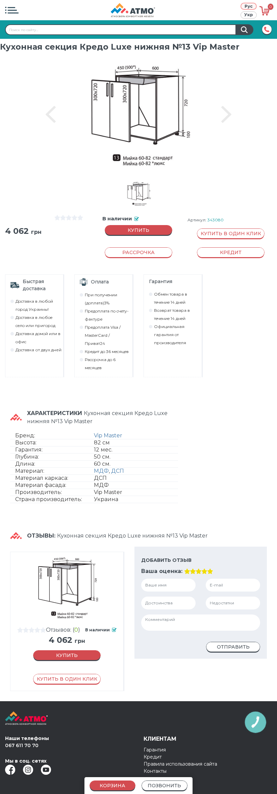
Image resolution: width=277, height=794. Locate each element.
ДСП (117, 471)
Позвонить (164, 786)
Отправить (233, 647)
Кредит (153, 757)
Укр (248, 14)
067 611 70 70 (22, 745)
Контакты (155, 771)
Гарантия (155, 750)
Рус (249, 6)
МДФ (101, 471)
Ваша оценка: (161, 571)
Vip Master (108, 435)
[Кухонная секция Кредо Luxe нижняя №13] (138, 193)
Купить (138, 230)
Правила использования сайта (180, 764)
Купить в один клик (231, 233)
